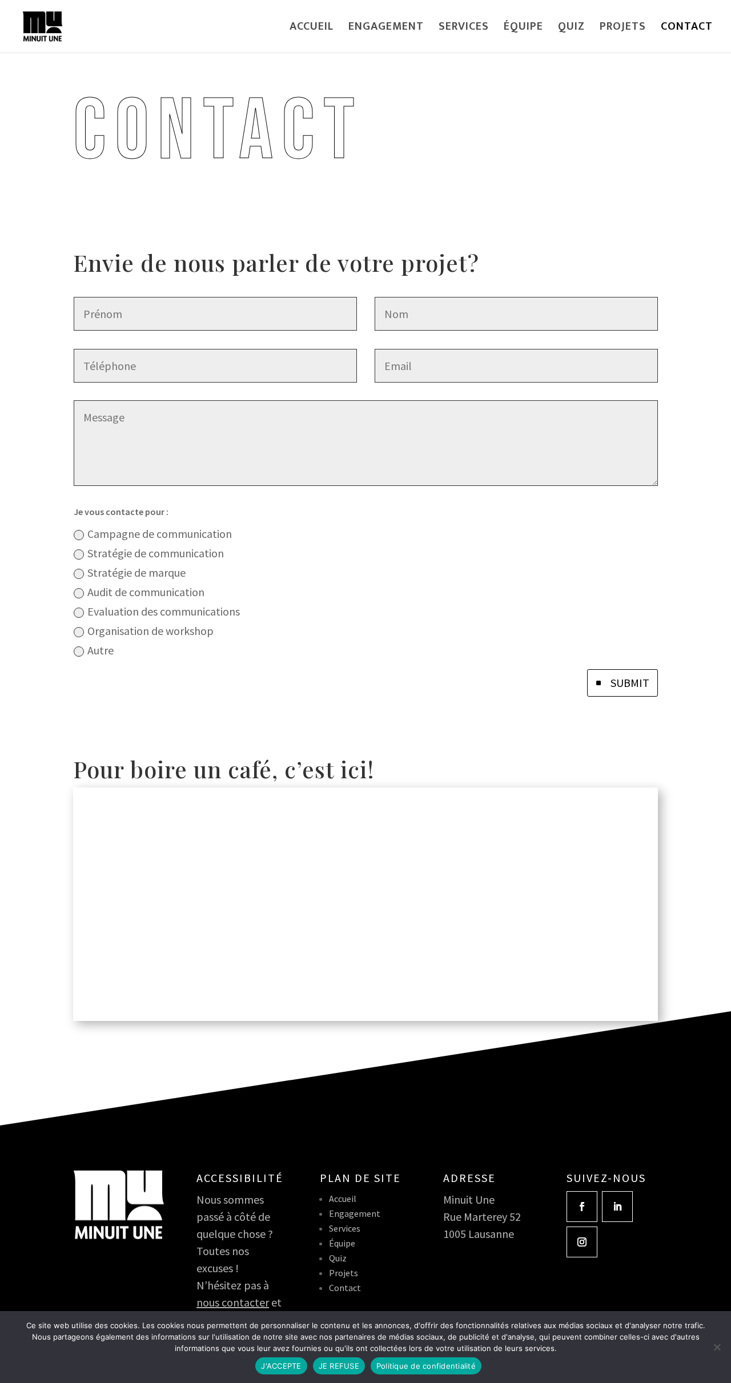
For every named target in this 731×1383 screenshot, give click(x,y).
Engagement (354, 1213)
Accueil (342, 1198)
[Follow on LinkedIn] (617, 1206)
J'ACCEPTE (281, 1365)
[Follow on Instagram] (582, 1242)
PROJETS (623, 29)
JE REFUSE (339, 1365)
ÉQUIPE (523, 29)
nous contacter (232, 1302)
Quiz (338, 1258)
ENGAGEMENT (386, 29)
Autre (100, 650)
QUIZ (571, 29)
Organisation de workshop (150, 631)
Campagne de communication (159, 533)
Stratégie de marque (136, 572)
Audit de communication (145, 592)
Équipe (342, 1243)
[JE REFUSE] (716, 1347)
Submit (629, 683)
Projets (343, 1273)
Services (344, 1228)
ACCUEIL (312, 29)
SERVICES (464, 29)
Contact (345, 1287)
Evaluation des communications (163, 611)
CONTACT (687, 29)
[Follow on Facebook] (582, 1206)
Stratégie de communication (155, 553)
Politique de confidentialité (426, 1365)
